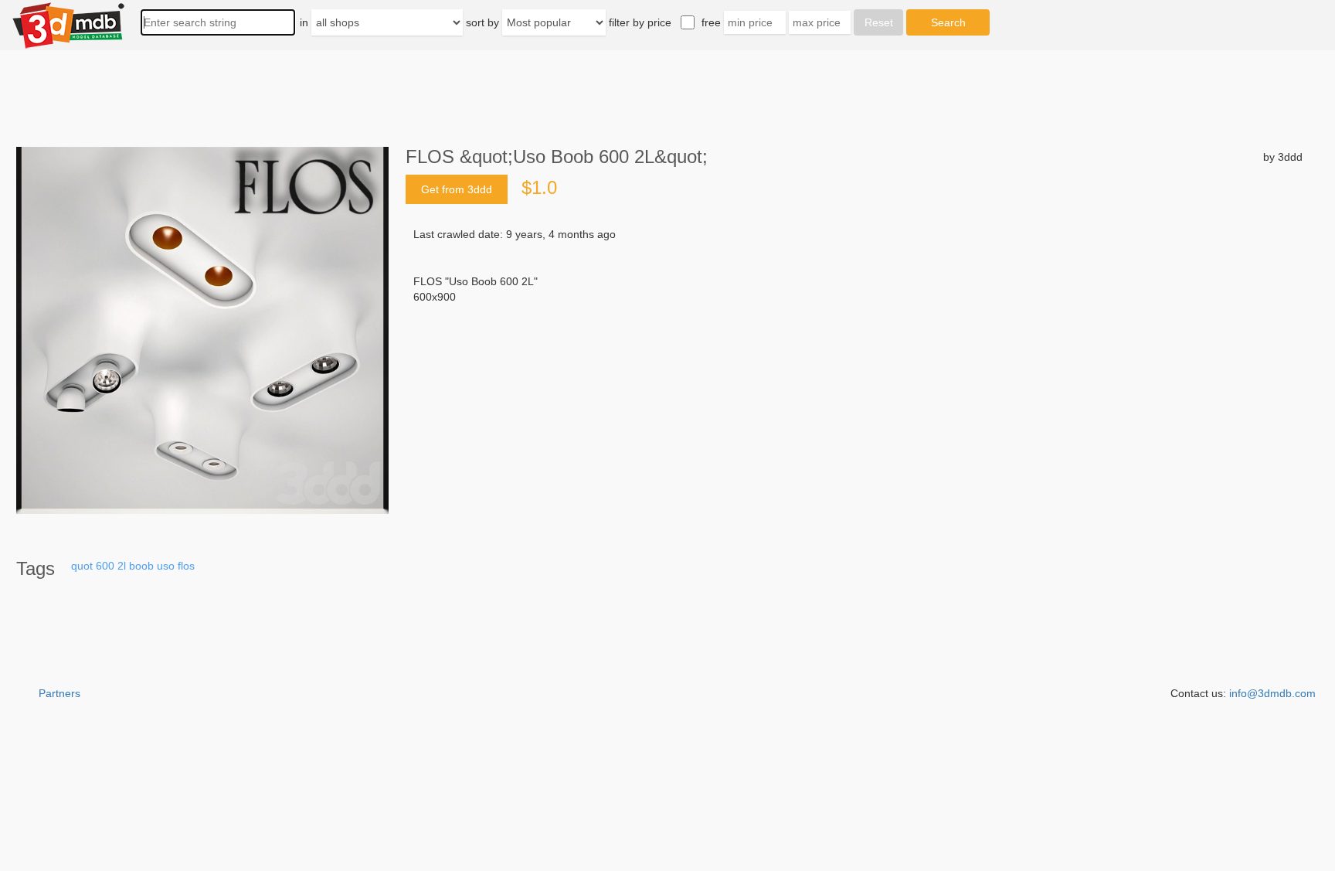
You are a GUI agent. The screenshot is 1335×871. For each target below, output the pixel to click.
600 (105, 566)
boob (141, 566)
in (304, 22)
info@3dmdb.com (1272, 693)
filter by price (640, 22)
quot (82, 566)
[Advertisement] (854, 422)
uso (166, 566)
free (711, 22)
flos (186, 566)
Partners (59, 693)
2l (121, 566)
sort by (482, 22)
